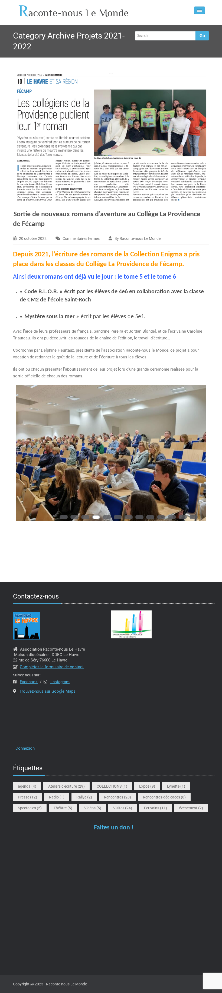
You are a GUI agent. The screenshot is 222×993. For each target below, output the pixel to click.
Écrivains (155, 808)
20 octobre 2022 (33, 238)
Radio (56, 797)
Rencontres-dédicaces (164, 797)
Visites (122, 808)
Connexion (25, 748)
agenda (27, 786)
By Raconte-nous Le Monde (138, 238)
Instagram (60, 681)
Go (202, 35)
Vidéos (92, 808)
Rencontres (117, 797)
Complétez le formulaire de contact (52, 666)
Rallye (84, 797)
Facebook (29, 681)
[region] (111, 458)
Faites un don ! (113, 828)
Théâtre (63, 808)
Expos (147, 786)
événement (191, 808)
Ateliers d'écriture (66, 786)
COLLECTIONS (112, 786)
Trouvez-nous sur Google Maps (47, 691)
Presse (27, 797)
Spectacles (30, 808)
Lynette (176, 786)
